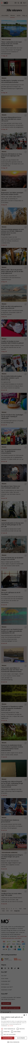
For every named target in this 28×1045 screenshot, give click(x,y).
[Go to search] (18, 3)
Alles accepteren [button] (7, 1038)
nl (24, 3)
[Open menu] (2, 3)
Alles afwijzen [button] (21, 1038)
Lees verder (10, 1025)
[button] (14, 1042)
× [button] (26, 1015)
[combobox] (24, 1015)
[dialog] (14, 1029)
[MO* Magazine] (6, 3)
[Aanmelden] (21, 3)
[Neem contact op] (15, 3)
